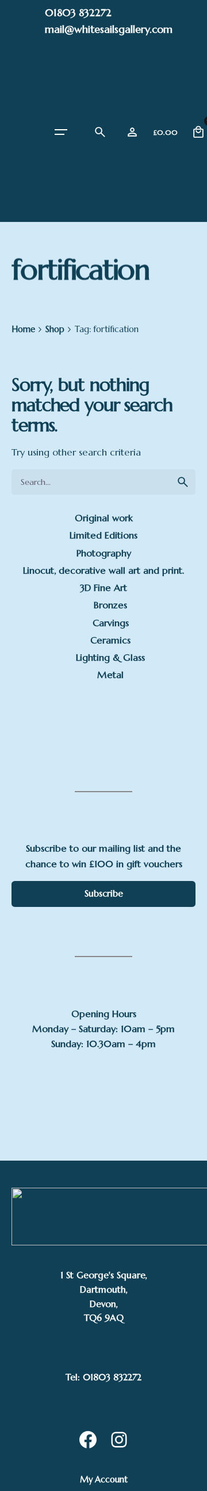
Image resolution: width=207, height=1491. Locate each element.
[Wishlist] (132, 132)
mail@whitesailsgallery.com (108, 29)
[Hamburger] (61, 132)
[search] (182, 482)
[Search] (100, 132)
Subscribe (104, 893)
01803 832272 (78, 12)
